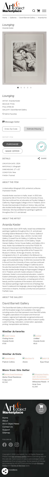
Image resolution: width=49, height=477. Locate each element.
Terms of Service (18, 466)
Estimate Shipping (34, 129)
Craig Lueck (7, 380)
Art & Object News (10, 424)
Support (6, 430)
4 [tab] (27, 87)
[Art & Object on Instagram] (17, 445)
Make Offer (12, 151)
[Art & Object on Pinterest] (11, 445)
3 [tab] (24, 87)
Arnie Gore (36, 384)
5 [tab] (31, 87)
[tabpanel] (24, 58)
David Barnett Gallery (19, 110)
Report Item (7, 137)
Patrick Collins (8, 362)
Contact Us (7, 427)
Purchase (12, 144)
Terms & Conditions (9, 470)
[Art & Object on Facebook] (4, 445)
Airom (25, 362)
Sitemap (6, 433)
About (5, 421)
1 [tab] (18, 87)
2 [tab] (21, 87)
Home (5, 418)
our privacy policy (19, 456)
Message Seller (12, 122)
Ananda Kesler (14, 101)
